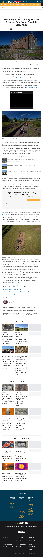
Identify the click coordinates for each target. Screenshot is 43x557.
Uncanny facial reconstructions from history (21, 516)
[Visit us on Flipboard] (19, 1)
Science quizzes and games (30, 501)
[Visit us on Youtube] (17, 1)
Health (17, 4)
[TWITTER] (10, 302)
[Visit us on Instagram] (15, 1)
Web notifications (21, 544)
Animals (5, 4)
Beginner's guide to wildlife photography (31, 505)
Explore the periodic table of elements (21, 512)
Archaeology (11, 4)
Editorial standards (8, 546)
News (32, 28)
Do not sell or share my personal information (34, 548)
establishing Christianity (31, 263)
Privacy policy (20, 540)
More (38, 4)
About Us (31, 537)
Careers (31, 544)
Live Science (15, 297)
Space (34, 4)
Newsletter (39, 64)
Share (5, 64)
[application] (21, 100)
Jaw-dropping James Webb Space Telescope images (21, 503)
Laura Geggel (16, 28)
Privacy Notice (35, 203)
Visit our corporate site (25, 528)
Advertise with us (8, 544)
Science (22, 4)
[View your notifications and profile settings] (37, 2)
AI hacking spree (11, 7)
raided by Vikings (15, 282)
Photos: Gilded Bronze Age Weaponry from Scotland (15, 294)
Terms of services (17, 203)
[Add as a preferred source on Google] (21, 532)
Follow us (32, 64)
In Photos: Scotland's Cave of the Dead (12, 289)
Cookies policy (33, 540)
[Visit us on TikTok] (21, 1)
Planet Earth (28, 4)
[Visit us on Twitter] (13, 1)
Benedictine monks (6, 214)
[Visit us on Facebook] (11, 1)
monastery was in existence (27, 177)
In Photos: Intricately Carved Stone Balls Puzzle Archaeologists (17, 291)
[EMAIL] (12, 302)
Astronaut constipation (34, 7)
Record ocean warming (22, 7)
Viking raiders (19, 77)
